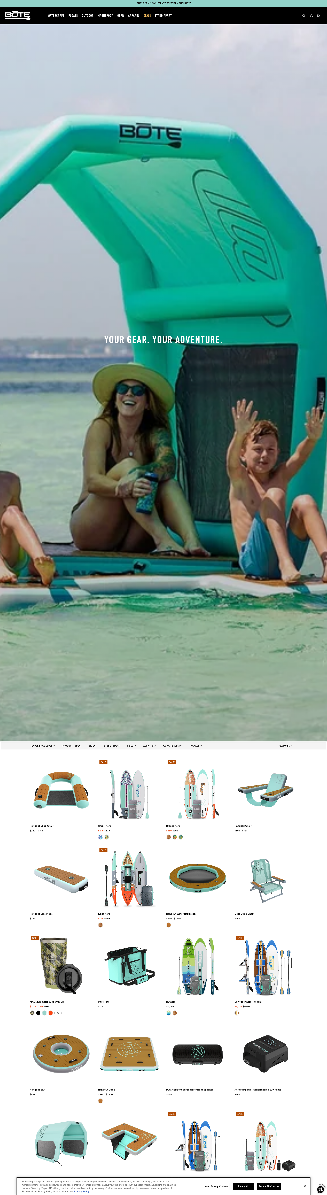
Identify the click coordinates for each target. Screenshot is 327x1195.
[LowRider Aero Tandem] (266, 966)
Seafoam (44, 1013)
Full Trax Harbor (237, 1013)
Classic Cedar (168, 837)
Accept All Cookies (269, 1186)
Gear (120, 15)
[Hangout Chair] (266, 790)
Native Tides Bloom (180, 837)
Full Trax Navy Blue (168, 1013)
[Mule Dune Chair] (266, 878)
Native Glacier (100, 837)
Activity (148, 745)
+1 (58, 1013)
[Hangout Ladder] (129, 1141)
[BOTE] (18, 15)
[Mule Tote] (129, 966)
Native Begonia (174, 837)
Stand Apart (163, 15)
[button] (311, 15)
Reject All (243, 1186)
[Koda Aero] (129, 878)
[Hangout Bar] (61, 1054)
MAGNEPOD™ (105, 15)
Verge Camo (32, 1013)
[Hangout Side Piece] (61, 878)
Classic (168, 925)
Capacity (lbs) (171, 745)
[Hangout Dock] (129, 1054)
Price (130, 745)
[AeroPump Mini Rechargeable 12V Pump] (266, 1054)
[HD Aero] (197, 966)
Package (194, 745)
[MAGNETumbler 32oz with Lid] (61, 966)
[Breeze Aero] (197, 790)
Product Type (71, 745)
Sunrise (50, 1013)
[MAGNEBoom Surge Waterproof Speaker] (197, 1054)
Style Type (110, 745)
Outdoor (88, 15)
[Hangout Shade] (61, 1141)
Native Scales (106, 837)
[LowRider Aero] (197, 1141)
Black (38, 1013)
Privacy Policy (81, 1191)
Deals (147, 15)
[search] (303, 15)
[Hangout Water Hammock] (197, 878)
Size (91, 745)
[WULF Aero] (129, 790)
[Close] (305, 1186)
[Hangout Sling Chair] (61, 790)
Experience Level (42, 745)
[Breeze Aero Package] (266, 1141)
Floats (73, 15)
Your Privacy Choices (216, 1186)
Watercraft (56, 15)
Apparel (133, 15)
